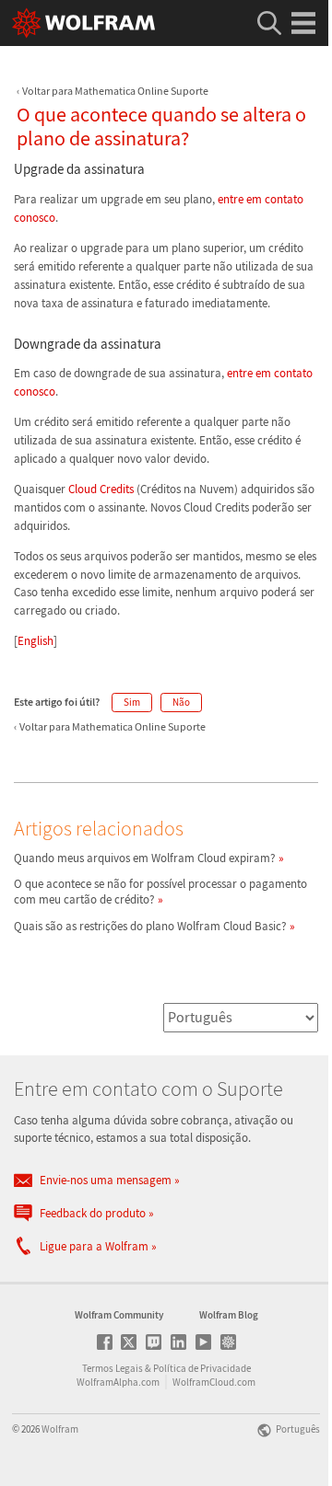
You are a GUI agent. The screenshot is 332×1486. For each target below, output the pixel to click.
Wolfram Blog (228, 1314)
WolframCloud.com (213, 1382)
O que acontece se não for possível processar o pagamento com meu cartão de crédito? (160, 891)
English (35, 641)
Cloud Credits (101, 489)
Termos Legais (112, 1368)
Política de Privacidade (202, 1368)
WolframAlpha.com (118, 1382)
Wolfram (60, 1429)
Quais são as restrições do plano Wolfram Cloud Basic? (150, 926)
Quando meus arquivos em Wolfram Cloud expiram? (145, 858)
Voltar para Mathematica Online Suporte (115, 91)
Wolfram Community (119, 1314)
